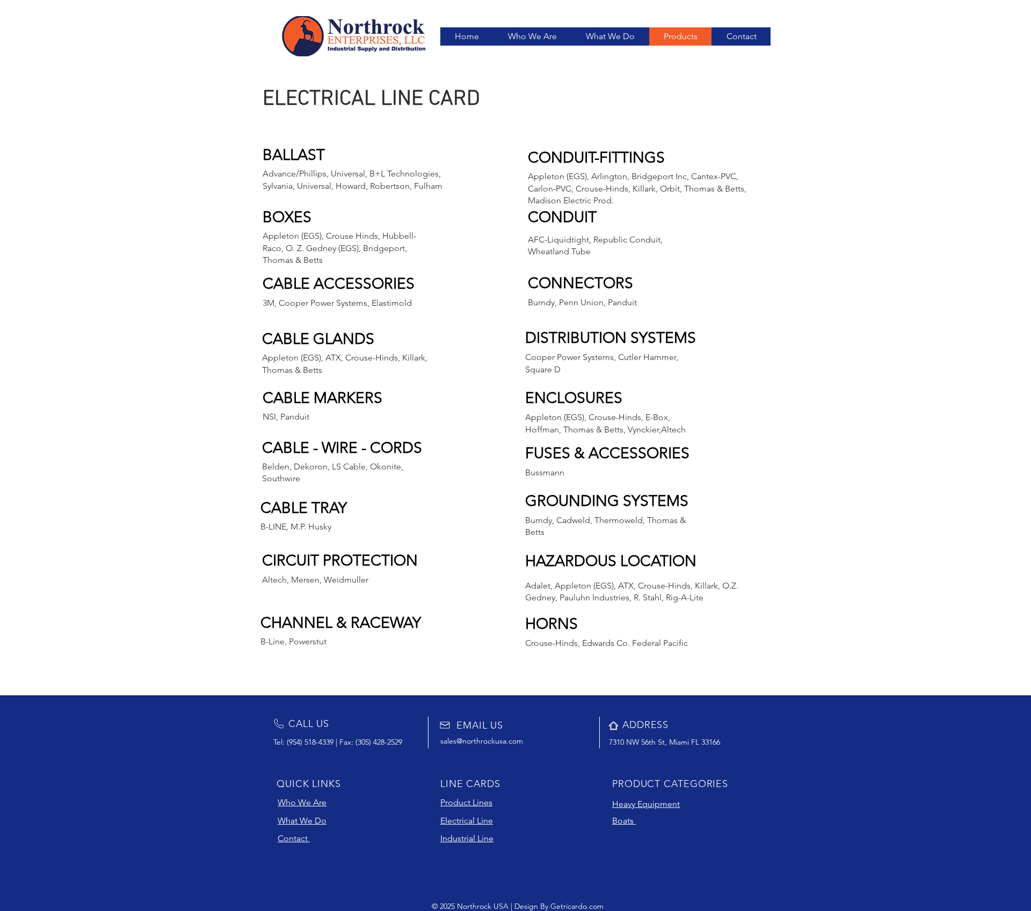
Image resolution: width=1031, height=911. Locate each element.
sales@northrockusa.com (481, 741)
